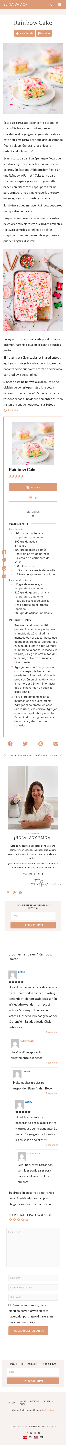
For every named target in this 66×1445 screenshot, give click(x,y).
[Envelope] (39, 1433)
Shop (23, 1404)
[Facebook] (20, 893)
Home (23, 1401)
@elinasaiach (11, 410)
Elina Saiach (15, 4)
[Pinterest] (14, 893)
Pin (35, 497)
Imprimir (45, 33)
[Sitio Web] (33, 1298)
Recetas (34, 1401)
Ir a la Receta (26, 33)
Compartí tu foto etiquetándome (33, 1410)
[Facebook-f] (27, 1433)
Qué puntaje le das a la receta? (29, 1215)
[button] (60, 4)
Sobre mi (48, 1401)
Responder (52, 1032)
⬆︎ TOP (11, 1402)
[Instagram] (8, 893)
